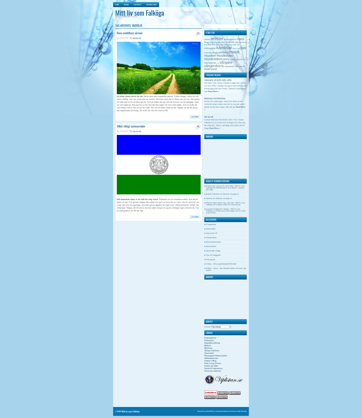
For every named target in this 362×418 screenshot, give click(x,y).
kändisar (224, 47)
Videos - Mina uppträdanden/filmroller (221, 264)
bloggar (217, 42)
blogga (212, 42)
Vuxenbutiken (151, 4)
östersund (210, 69)
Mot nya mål (208, 116)
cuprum (230, 41)
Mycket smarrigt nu (231, 194)
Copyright (137, 4)
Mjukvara (208, 348)
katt (238, 45)
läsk (238, 48)
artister (217, 38)
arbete (207, 39)
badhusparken (230, 39)
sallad (238, 59)
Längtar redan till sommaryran (228, 205)
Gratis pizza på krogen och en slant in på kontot (225, 212)
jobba (230, 45)
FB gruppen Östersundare (215, 356)
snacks (242, 60)
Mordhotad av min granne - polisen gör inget (225, 189)
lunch (234, 49)
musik (234, 52)
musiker (210, 55)
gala (222, 45)
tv (222, 66)
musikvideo (225, 55)
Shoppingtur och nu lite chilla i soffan (217, 79)
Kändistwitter (211, 238)
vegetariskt (229, 66)
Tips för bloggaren (213, 255)
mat (243, 48)
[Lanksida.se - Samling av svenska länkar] (210, 394)
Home (117, 4)
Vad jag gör (136, 38)
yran (241, 66)
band (240, 39)
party (226, 59)
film (213, 44)
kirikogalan (210, 48)
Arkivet (207, 327)
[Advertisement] (222, 158)
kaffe (234, 45)
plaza (232, 59)
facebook (242, 42)
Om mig (126, 4)
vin (236, 66)
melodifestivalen (211, 53)
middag (224, 52)
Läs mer (195, 117)
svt (218, 63)
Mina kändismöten (213, 242)
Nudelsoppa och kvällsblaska (214, 98)
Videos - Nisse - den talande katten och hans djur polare (226, 269)
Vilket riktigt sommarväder (131, 126)
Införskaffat (210, 229)
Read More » (213, 91)
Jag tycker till (211, 233)
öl (244, 66)
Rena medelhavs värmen (130, 33)
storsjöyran (210, 63)
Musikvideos (211, 246)
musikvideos (213, 59)
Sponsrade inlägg (213, 251)
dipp (237, 42)
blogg (206, 42)
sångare (225, 62)
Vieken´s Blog (210, 361)
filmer (218, 45)
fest (205, 45)
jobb (226, 44)
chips (223, 42)
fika (209, 44)
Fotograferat (211, 224)
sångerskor (212, 66)
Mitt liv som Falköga (139, 13)
